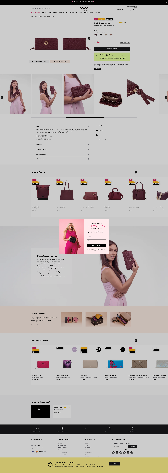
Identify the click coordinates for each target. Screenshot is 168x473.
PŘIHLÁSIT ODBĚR (96, 245)
